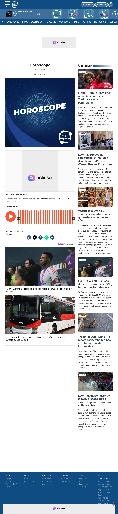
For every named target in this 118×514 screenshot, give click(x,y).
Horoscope (100, 22)
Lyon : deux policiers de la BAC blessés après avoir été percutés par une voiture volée (95, 400)
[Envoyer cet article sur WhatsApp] (46, 238)
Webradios (37, 22)
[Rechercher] (110, 4)
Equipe (8, 478)
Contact (8, 481)
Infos (25, 22)
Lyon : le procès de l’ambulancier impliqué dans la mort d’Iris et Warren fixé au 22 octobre (95, 159)
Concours (64, 22)
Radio (76, 22)
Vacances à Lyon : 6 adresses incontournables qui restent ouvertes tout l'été (95, 215)
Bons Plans (13, 22)
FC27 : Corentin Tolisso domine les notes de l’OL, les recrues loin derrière (95, 284)
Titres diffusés (11, 484)
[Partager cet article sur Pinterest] (40, 238)
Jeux (44, 484)
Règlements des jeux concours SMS (104, 492)
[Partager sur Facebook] (28, 238)
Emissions (46, 481)
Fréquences (10, 487)
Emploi (113, 22)
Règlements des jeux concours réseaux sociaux (105, 484)
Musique (87, 22)
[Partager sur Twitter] (34, 238)
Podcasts (51, 22)
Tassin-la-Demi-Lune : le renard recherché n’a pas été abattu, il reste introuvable (94, 341)
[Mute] (38, 14)
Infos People (29, 481)
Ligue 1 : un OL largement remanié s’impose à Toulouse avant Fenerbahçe (95, 97)
